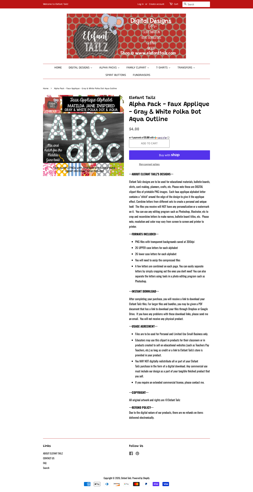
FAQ (44, 463)
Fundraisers (141, 75)
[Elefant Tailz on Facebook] (131, 454)
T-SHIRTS (162, 68)
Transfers (185, 68)
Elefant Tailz (126, 478)
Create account (156, 4)
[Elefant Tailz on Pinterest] (137, 454)
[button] (169, 137)
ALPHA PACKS (108, 68)
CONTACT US (48, 458)
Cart (176, 4)
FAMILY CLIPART (136, 68)
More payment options (149, 164)
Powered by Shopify (141, 478)
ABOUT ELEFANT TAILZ (53, 453)
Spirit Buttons (116, 75)
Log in (141, 4)
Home (58, 68)
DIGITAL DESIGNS (79, 68)
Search (46, 468)
